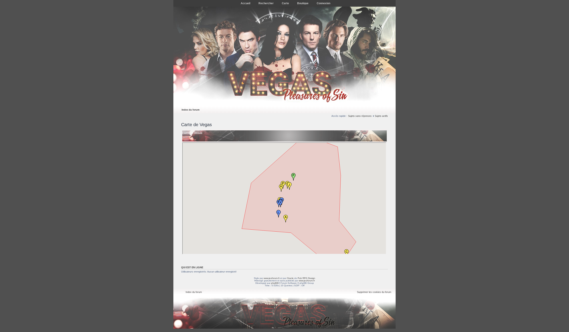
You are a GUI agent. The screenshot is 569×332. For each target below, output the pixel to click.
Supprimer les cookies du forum (374, 292)
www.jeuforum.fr (272, 278)
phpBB (274, 283)
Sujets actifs (381, 116)
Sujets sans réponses (360, 116)
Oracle (290, 278)
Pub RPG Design (306, 278)
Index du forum (191, 109)
